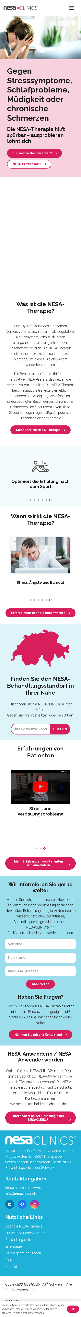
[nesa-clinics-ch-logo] (21, 8)
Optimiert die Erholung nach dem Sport (40, 484)
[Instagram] (34, 1204)
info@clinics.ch (20, 1193)
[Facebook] (22, 1204)
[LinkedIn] (9, 1204)
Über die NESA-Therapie (23, 1226)
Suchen (60, 729)
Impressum (14, 1301)
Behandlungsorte (18, 1240)
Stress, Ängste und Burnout (40, 582)
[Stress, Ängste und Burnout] (40, 555)
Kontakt (11, 1267)
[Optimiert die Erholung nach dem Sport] (40, 466)
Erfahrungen (14, 1246)
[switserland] (40, 649)
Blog (8, 1260)
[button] (31, 500)
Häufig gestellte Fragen (23, 1253)
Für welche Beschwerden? (25, 1233)
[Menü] (71, 8)
